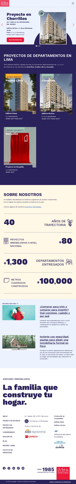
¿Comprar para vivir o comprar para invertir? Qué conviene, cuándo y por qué (55, 311)
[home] (18, 3)
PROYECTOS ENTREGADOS (8, 426)
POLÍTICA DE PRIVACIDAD (8, 451)
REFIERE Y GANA (9, 445)
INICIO (5, 416)
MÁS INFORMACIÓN (15, 40)
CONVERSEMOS (9, 432)
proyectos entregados (33, 207)
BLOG (5, 441)
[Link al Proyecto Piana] (20, 94)
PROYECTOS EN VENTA (11, 421)
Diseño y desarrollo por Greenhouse (60, 482)
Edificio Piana (59, 422)
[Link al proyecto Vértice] (56, 94)
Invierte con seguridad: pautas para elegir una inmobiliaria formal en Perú (54, 341)
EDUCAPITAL (8, 437)
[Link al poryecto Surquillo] (20, 147)
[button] (73, 3)
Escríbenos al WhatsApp (38, 421)
